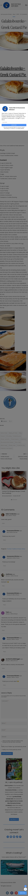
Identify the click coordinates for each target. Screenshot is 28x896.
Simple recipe (12, 445)
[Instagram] (7, 893)
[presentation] (14, 480)
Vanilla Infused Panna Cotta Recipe (6, 456)
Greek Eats (23, 439)
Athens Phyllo (4, 433)
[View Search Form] (26, 5)
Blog (20, 433)
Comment (5, 701)
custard (3, 436)
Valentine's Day (21, 445)
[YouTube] (16, 893)
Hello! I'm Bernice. (11, 514)
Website (4, 737)
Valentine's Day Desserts (6, 448)
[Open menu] (1, 5)
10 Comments (23, 14)
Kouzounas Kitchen (7, 496)
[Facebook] (11, 893)
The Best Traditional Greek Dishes (16, 549)
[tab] (11, 499)
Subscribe (22, 893)
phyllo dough (4, 445)
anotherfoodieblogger (13, 659)
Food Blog (9, 436)
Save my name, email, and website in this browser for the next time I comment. (13, 741)
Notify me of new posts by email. (12, 749)
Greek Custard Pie (5, 439)
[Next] (24, 484)
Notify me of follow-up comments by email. (13, 746)
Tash (7, 612)
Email (4, 730)
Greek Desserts (15, 439)
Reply (3, 523)
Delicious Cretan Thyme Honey (22, 456)
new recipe (18, 442)
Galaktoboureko (17, 436)
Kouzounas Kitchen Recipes (7, 442)
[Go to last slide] (4, 484)
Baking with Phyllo (13, 433)
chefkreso (9, 574)
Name (4, 723)
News (14, 16)
